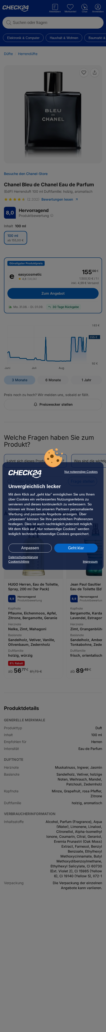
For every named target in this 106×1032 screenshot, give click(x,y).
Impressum (90, 561)
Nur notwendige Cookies (81, 472)
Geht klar (76, 548)
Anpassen (30, 548)
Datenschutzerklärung (23, 557)
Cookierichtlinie (18, 561)
